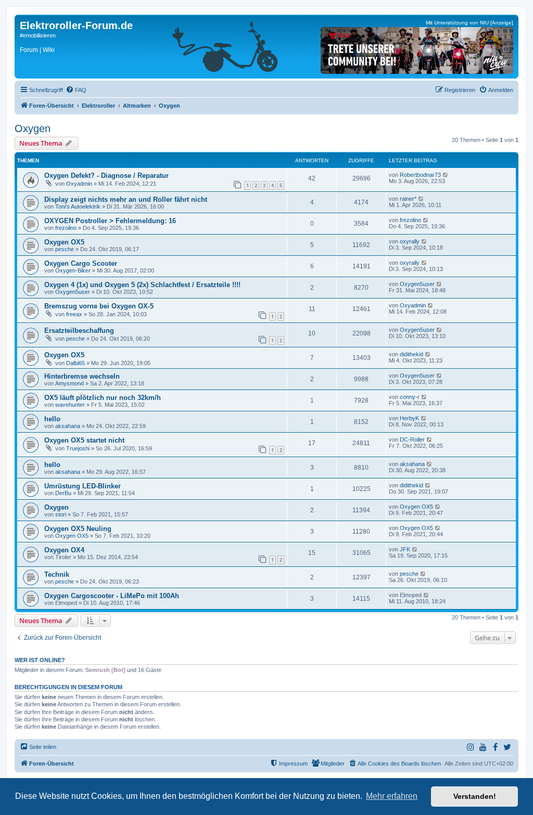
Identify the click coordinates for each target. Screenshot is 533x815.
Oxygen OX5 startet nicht (84, 440)
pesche (64, 249)
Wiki (49, 50)
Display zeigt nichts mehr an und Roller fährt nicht (125, 199)
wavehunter (70, 405)
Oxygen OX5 (64, 242)
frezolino (66, 228)
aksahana (67, 426)
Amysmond (69, 383)
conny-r (410, 397)
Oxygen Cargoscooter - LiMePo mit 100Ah (111, 596)
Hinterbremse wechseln (82, 376)
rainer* (408, 199)
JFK (405, 549)
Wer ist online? (40, 660)
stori (60, 514)
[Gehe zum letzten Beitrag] (445, 175)
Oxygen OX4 (64, 550)
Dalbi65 (75, 363)
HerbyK (409, 418)
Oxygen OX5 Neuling (77, 529)
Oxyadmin (79, 183)
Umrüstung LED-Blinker (82, 486)
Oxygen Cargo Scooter (80, 263)
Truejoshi (78, 448)
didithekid (411, 354)
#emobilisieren (38, 35)
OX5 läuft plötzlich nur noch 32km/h (102, 398)
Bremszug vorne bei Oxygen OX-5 (99, 306)
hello (52, 419)
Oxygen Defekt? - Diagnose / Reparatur (106, 175)
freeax (74, 314)
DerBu (63, 493)
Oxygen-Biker (73, 270)
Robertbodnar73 (420, 175)
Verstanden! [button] (474, 796)
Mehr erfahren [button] (391, 796)
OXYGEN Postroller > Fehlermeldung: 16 (110, 221)
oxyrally (410, 241)
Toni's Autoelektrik (77, 206)
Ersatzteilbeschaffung (79, 330)
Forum (29, 50)
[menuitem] (76, 90)
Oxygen (32, 128)
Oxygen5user (72, 292)
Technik (56, 574)
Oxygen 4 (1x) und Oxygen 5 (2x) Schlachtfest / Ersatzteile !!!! (142, 285)
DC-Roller (412, 439)
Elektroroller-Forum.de (76, 25)
